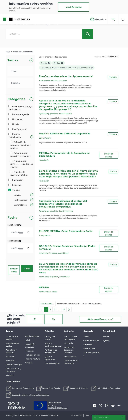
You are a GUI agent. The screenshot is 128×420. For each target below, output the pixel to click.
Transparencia (44, 235)
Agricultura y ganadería (48, 113)
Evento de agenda (20, 114)
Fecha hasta (13, 240)
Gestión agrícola (65, 113)
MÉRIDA (44, 287)
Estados (17, 195)
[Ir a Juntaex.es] (12, 19)
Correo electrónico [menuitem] (91, 340)
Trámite (16, 190)
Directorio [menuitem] (68, 343)
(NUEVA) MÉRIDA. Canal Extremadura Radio (66, 231)
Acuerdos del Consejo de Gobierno (20, 108)
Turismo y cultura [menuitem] (32, 359)
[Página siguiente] (69, 309)
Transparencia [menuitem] (70, 356)
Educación (62, 80)
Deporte (47, 138)
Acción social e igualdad (48, 276)
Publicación (17, 180)
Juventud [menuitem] (9, 375)
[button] (98, 19)
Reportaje (17, 185)
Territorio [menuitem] (29, 351)
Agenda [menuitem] (106, 340)
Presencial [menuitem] (87, 344)
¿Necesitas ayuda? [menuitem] (52, 363)
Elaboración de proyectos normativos (20, 154)
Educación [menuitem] (10, 356)
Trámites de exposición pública (19, 173)
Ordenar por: (99, 56)
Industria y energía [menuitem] (14, 364)
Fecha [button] (12, 217)
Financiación (44, 160)
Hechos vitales (20, 200)
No (53, 319)
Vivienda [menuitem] (28, 362)
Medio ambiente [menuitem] (32, 336)
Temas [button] (13, 60)
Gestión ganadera (66, 211)
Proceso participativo (15, 136)
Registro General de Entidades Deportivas (64, 134)
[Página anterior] (41, 309)
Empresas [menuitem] (10, 360)
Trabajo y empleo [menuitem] (32, 355)
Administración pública (48, 253)
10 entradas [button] (48, 304)
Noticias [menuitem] (106, 336)
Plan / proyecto (19, 129)
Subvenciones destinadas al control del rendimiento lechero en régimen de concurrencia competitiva (63, 204)
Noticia (15, 124)
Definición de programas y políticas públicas (20, 145)
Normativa (17, 119)
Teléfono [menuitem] (87, 336)
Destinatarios (20, 205)
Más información (74, 7)
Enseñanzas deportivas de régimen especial (66, 76)
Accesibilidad (63, 253)
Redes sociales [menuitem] (89, 348)
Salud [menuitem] (27, 340)
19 (64, 310)
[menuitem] (20, 388)
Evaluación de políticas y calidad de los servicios (21, 164)
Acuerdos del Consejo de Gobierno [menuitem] (69, 350)
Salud (41, 138)
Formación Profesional (48, 80)
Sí (35, 319)
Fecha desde (13, 224)
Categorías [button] (16, 99)
